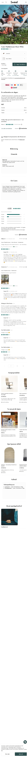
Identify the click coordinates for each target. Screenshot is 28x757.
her (2, 750)
